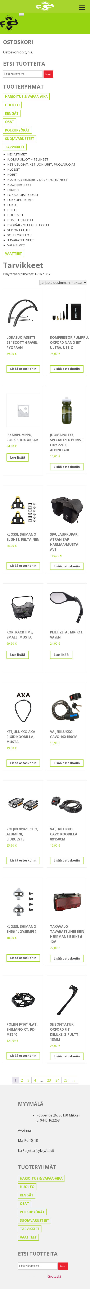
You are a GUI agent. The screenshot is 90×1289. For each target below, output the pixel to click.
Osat (9, 121)
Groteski (54, 1276)
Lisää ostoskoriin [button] (23, 369)
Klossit (13, 169)
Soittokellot (19, 235)
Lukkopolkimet (20, 200)
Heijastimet (17, 154)
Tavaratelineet (20, 240)
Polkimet (15, 215)
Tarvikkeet (15, 147)
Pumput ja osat (20, 220)
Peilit (12, 210)
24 (57, 1080)
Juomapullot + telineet (27, 159)
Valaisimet (16, 245)
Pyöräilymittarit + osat (28, 225)
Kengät (12, 113)
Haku (48, 74)
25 (66, 1080)
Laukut (13, 189)
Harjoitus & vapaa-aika (26, 96)
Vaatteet (13, 253)
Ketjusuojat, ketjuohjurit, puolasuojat (41, 164)
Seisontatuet (19, 230)
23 (49, 1080)
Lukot (12, 205)
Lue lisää (17, 457)
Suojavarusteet (19, 138)
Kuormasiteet (19, 184)
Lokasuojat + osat (23, 194)
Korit (12, 174)
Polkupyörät (17, 130)
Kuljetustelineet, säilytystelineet (37, 179)
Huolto (12, 105)
